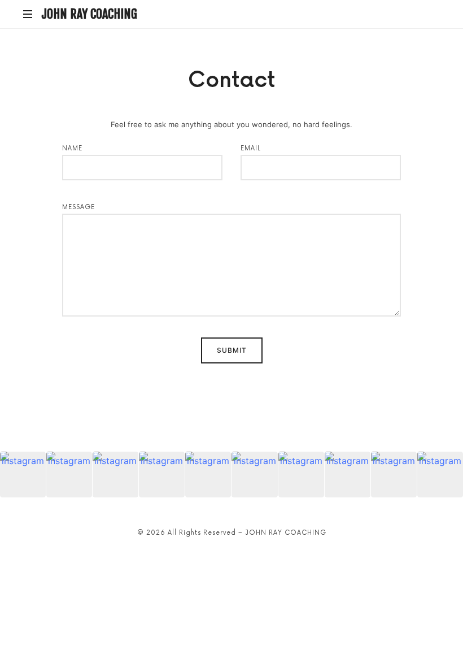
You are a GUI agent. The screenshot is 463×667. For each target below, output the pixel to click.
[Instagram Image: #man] (23, 474)
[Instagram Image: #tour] (347, 474)
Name (72, 148)
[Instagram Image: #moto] (208, 474)
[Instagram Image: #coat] (301, 474)
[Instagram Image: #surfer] (254, 474)
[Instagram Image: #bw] (69, 474)
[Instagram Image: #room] (162, 474)
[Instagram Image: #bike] (440, 474)
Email (251, 148)
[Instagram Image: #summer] (394, 474)
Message (78, 207)
